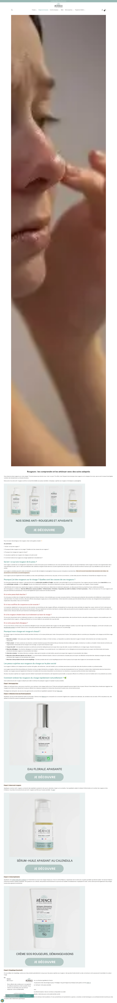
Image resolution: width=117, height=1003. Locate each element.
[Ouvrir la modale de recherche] (11, 10)
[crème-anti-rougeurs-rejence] (58, 926)
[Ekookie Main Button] (2, 1000)
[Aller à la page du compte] (102, 10)
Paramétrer (12, 996)
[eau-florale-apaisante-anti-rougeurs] (58, 742)
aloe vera (59, 691)
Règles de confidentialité (19, 992)
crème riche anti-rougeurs (19, 879)
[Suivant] (69, 1)
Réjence (44, 696)
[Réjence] (58, 5)
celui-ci (89, 982)
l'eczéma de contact (9, 627)
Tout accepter (27, 996)
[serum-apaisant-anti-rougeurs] (58, 833)
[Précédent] (47, 1)
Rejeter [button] (9, 979)
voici (53, 790)
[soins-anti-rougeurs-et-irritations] (58, 511)
